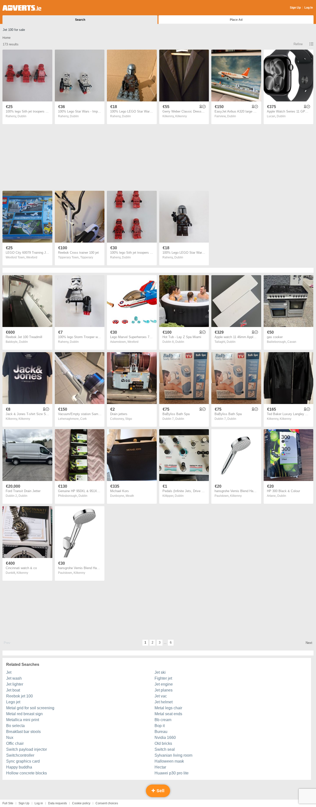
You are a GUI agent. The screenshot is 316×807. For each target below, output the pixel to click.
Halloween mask (169, 761)
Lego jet (13, 702)
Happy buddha (19, 767)
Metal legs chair (168, 708)
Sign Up (295, 7)
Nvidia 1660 (165, 737)
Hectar (160, 767)
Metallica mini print (22, 720)
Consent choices (107, 803)
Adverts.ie (21, 8)
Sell (159, 790)
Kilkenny (181, 116)
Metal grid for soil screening (30, 708)
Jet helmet (164, 702)
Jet (8, 672)
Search (80, 19)
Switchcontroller (20, 755)
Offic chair (15, 743)
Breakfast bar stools (23, 732)
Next (309, 643)
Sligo (128, 419)
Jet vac (161, 696)
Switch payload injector (26, 749)
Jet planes (164, 690)
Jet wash (14, 678)
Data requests (57, 803)
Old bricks (163, 743)
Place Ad (236, 19)
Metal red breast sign (24, 714)
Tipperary (86, 257)
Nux (9, 737)
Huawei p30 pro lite (172, 773)
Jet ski (160, 672)
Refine (298, 44)
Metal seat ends (168, 714)
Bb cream (163, 720)
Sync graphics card (23, 761)
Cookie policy (81, 803)
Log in (39, 803)
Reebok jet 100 (19, 696)
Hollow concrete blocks (26, 773)
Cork (83, 419)
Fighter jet (163, 678)
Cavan (291, 342)
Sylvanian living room (173, 755)
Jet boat (13, 690)
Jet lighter (14, 684)
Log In (308, 7)
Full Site (7, 803)
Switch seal (165, 749)
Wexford (31, 257)
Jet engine (164, 684)
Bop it (160, 726)
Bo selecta (15, 726)
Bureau (161, 732)
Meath (130, 496)
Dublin (22, 116)
